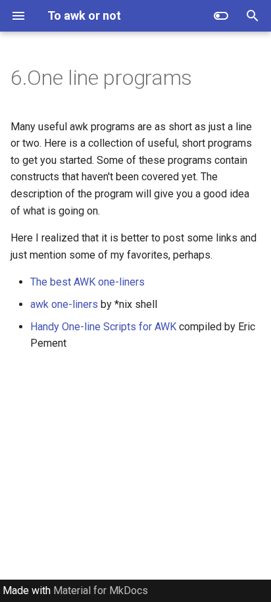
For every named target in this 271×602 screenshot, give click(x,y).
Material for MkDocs (100, 590)
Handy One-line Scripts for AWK (103, 326)
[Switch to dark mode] (221, 16)
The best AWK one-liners (87, 282)
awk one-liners (64, 304)
